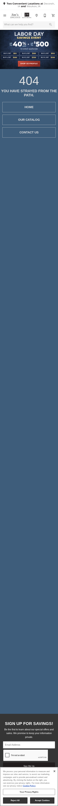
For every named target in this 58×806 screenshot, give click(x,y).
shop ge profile (29, 63)
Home (29, 107)
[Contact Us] (44, 15)
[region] (29, 786)
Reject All (15, 800)
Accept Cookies (42, 800)
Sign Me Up (29, 766)
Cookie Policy (29, 786)
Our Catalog (29, 119)
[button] (4, 15)
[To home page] (20, 15)
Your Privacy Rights (29, 792)
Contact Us (29, 132)
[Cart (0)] (53, 15)
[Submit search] (50, 24)
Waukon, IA (33, 6)
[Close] (54, 771)
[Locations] (36, 15)
